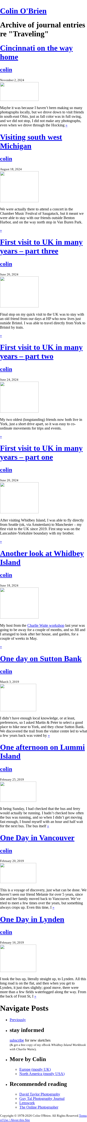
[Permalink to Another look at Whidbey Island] (19, 617)
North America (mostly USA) (42, 1074)
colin (6, 69)
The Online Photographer (38, 1107)
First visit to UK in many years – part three (41, 246)
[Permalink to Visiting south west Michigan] (19, 201)
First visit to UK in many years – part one (41, 452)
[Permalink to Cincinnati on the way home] (19, 100)
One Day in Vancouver (37, 837)
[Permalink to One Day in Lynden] (18, 971)
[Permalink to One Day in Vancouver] (18, 882)
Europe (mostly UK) (35, 1069)
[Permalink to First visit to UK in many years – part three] (19, 306)
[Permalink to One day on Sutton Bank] (18, 710)
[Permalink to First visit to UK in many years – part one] (19, 512)
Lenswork (27, 1103)
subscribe (17, 1040)
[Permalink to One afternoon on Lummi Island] (18, 800)
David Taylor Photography (39, 1094)
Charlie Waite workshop (45, 625)
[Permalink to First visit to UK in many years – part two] (19, 411)
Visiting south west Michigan (31, 141)
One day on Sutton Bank (41, 658)
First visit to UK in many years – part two (41, 351)
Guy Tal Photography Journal (42, 1098)
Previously (18, 1020)
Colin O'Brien (23, 11)
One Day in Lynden (32, 919)
